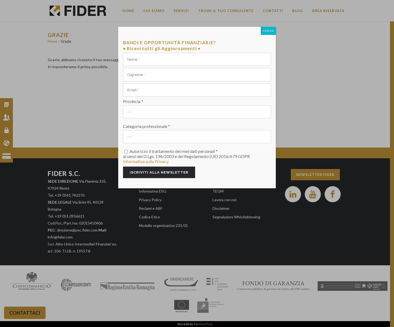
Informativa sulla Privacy (146, 161)
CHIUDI (268, 31)
